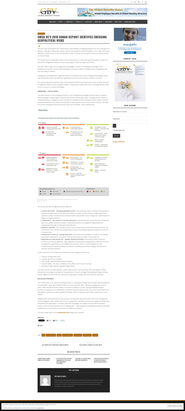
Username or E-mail (119, 111)
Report (59, 335)
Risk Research (77, 335)
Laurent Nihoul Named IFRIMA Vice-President (44, 359)
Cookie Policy (40, 408)
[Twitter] (138, 2)
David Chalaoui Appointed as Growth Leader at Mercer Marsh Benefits (101, 360)
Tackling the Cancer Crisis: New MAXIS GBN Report (83, 359)
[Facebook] (131, 2)
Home (39, 30)
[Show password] (114, 126)
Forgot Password (118, 142)
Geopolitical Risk (51, 335)
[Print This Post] (39, 46)
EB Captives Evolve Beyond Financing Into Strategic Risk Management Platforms (64, 361)
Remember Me (119, 130)
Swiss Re (95, 335)
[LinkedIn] (135, 2)
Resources (45, 30)
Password (116, 119)
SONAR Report (87, 335)
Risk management (67, 335)
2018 (43, 335)
